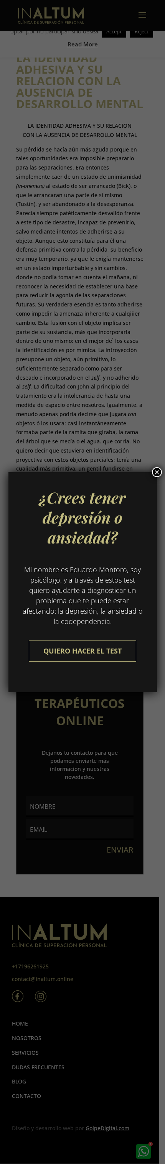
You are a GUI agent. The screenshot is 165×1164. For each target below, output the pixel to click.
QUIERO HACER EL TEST (82, 650)
